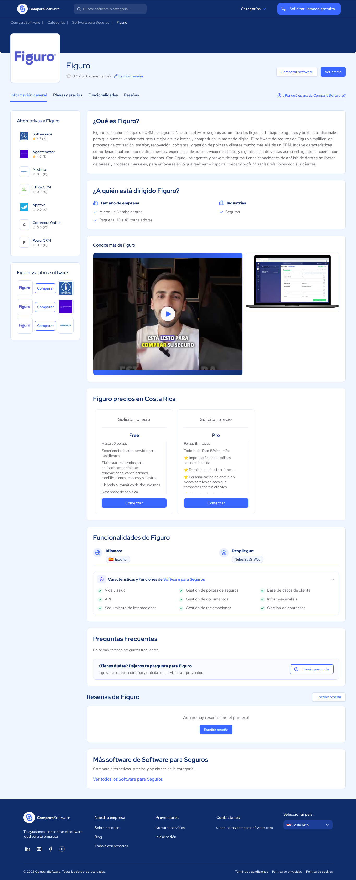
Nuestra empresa (110, 817)
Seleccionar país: (298, 814)
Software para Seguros (90, 22)
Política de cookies (319, 872)
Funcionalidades (103, 95)
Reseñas (131, 95)
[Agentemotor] (66, 307)
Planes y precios (67, 95)
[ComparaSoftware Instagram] (62, 849)
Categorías (251, 8)
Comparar (46, 288)
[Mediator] (66, 326)
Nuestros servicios (170, 827)
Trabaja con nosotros (111, 846)
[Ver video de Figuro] (168, 314)
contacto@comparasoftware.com (246, 827)
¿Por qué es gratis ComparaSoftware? (314, 95)
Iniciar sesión (166, 836)
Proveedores (167, 817)
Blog (98, 836)
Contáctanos (228, 817)
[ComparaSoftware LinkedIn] (27, 849)
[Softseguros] (66, 288)
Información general (28, 95)
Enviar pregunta (316, 669)
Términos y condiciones (251, 872)
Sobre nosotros (107, 827)
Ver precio (333, 72)
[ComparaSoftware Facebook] (50, 849)
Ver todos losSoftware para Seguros (128, 779)
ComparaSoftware (25, 22)
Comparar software (297, 72)
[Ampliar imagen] (292, 282)
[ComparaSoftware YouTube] (39, 849)
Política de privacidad (287, 872)
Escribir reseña (131, 76)
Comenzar (134, 503)
